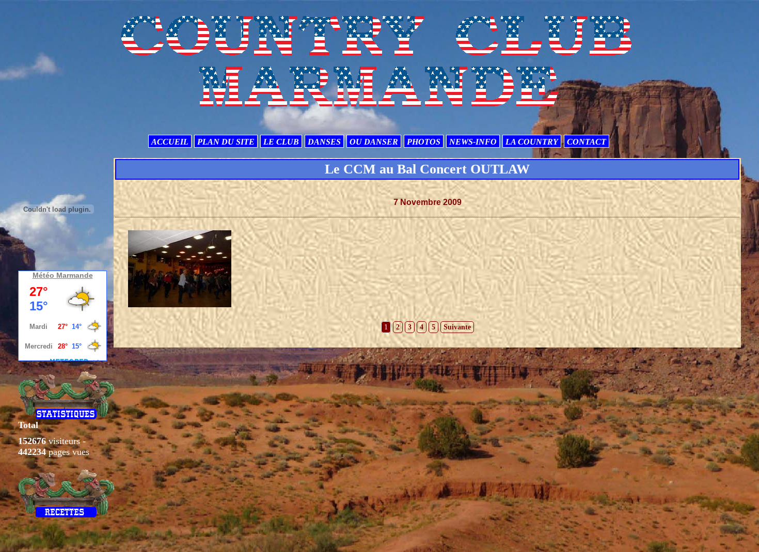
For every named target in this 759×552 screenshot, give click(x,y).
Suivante (457, 327)
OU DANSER (374, 141)
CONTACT (586, 141)
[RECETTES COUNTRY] (66, 493)
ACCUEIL (169, 141)
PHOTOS (423, 141)
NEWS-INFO (473, 141)
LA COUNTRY (531, 141)
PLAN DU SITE (226, 141)
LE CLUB (281, 141)
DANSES (324, 141)
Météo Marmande (63, 275)
